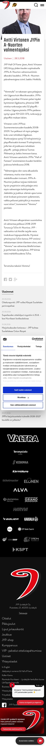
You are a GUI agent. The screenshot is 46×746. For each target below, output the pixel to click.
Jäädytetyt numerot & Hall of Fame (17, 671)
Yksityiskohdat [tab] (23, 346)
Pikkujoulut (8, 623)
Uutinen (8, 58)
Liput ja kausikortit (13, 629)
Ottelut (6, 618)
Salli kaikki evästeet (23, 390)
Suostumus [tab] (8, 346)
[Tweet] (10, 280)
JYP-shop (8, 640)
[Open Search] (36, 5)
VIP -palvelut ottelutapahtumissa (21, 650)
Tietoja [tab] (39, 346)
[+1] (15, 280)
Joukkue (7, 634)
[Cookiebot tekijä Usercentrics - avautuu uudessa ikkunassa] (32, 339)
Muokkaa (22, 397)
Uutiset (6, 656)
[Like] (5, 280)
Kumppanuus (10, 645)
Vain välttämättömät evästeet (23, 405)
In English (6, 667)
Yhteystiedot (9, 661)
